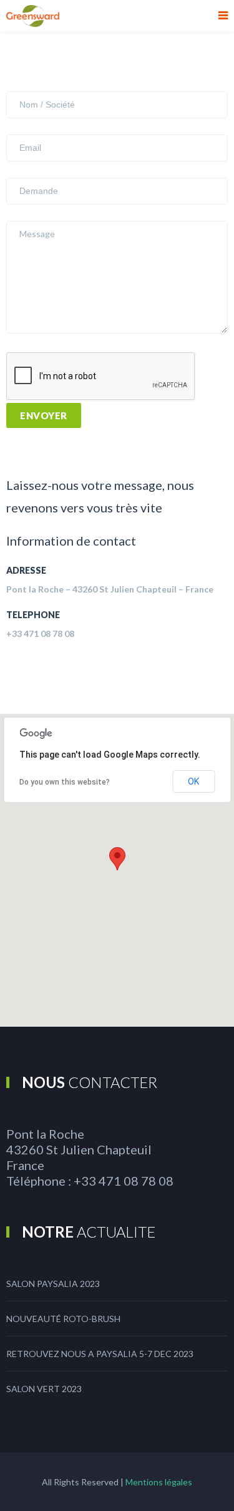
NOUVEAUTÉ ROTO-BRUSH (63, 1318)
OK (193, 781)
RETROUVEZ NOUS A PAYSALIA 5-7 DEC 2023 (99, 1353)
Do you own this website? (64, 782)
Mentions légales (158, 1482)
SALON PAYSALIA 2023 (53, 1283)
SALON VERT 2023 (44, 1388)
